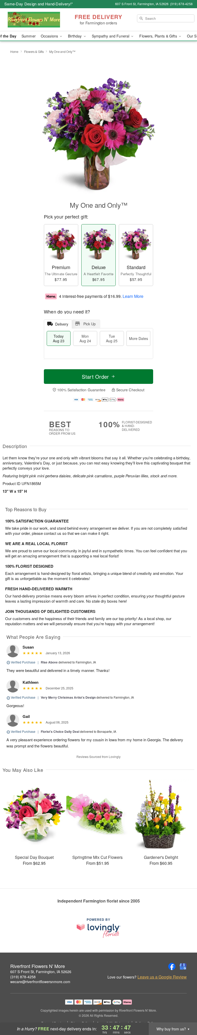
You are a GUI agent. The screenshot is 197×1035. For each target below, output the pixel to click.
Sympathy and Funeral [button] (111, 36)
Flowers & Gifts (34, 51)
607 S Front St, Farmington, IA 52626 (40, 971)
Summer (29, 36)
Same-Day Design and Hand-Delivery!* (38, 3)
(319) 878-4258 (23, 976)
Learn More (133, 296)
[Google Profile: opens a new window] (183, 966)
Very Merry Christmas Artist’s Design (68, 697)
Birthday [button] (75, 36)
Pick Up (89, 323)
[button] (183, 1013)
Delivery (61, 324)
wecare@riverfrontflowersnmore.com (40, 981)
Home (14, 51)
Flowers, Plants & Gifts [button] (158, 36)
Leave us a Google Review (162, 977)
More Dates (138, 338)
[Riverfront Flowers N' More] (34, 19)
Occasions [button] (50, 36)
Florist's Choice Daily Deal (60, 731)
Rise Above (49, 662)
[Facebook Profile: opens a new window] (171, 966)
